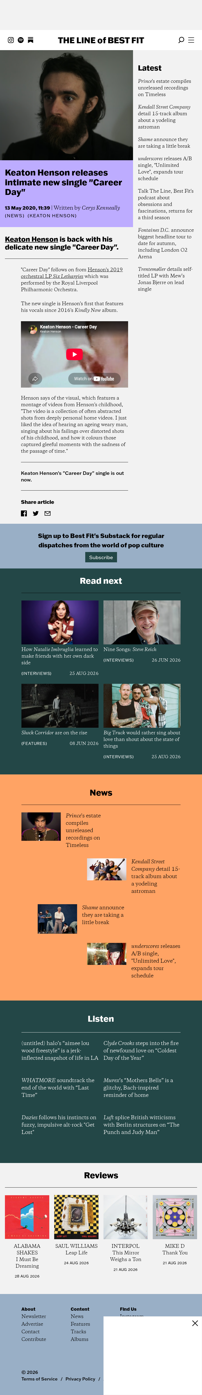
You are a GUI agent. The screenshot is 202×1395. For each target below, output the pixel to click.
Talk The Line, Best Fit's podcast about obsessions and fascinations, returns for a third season (166, 204)
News (15, 215)
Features (34, 743)
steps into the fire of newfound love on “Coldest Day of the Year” (141, 1051)
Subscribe (101, 557)
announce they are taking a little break (164, 143)
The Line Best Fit (101, 40)
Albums (79, 1339)
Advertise (32, 1324)
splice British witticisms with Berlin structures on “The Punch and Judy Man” (141, 1125)
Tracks (78, 1332)
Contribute (33, 1339)
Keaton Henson (31, 238)
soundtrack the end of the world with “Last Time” (57, 1088)
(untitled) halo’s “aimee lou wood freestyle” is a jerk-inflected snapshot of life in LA (59, 1051)
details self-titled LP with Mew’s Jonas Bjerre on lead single (165, 279)
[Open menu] (191, 40)
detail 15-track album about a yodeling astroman (164, 117)
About (28, 1309)
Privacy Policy (80, 1379)
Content (80, 1309)
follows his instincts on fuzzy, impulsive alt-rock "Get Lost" (58, 1125)
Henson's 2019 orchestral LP (72, 273)
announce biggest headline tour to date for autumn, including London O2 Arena (166, 243)
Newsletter (33, 1316)
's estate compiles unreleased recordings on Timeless (164, 88)
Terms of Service (39, 1379)
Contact (30, 1332)
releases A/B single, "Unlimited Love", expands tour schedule (165, 169)
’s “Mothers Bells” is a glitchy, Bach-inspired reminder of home (138, 1088)
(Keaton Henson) (52, 216)
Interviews (36, 673)
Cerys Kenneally (101, 208)
